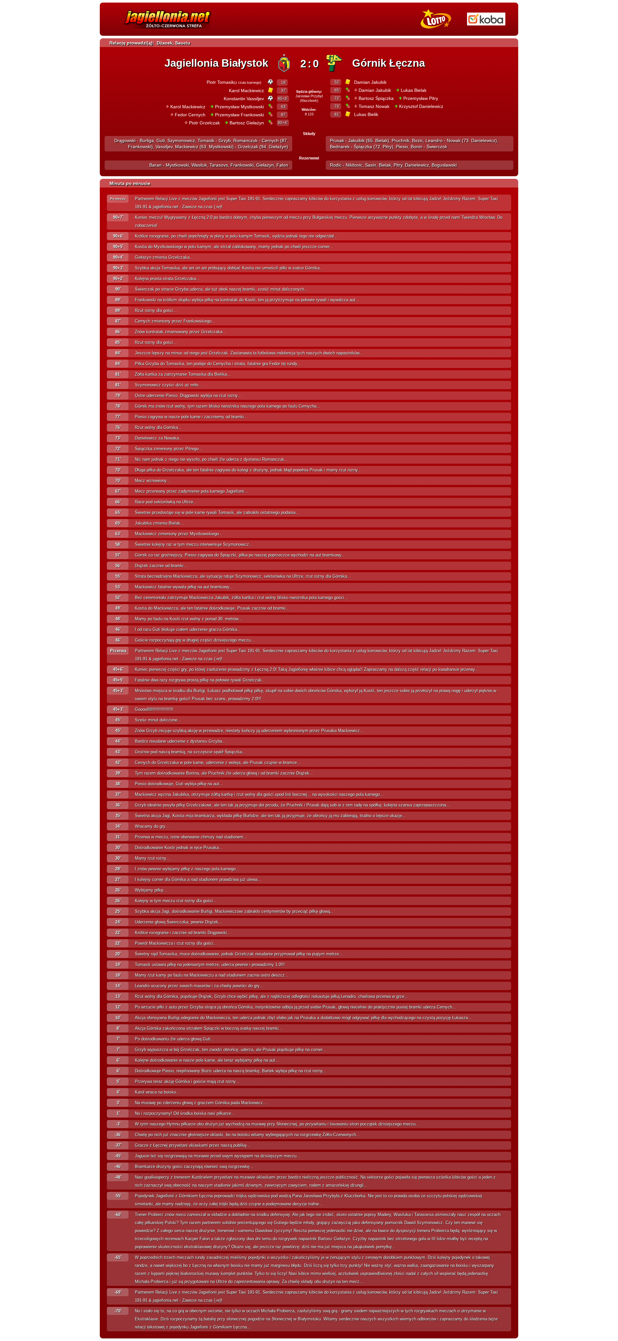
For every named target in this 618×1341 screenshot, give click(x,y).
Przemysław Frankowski (239, 114)
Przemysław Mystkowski (239, 106)
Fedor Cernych (190, 114)
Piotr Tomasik (220, 82)
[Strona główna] (167, 30)
